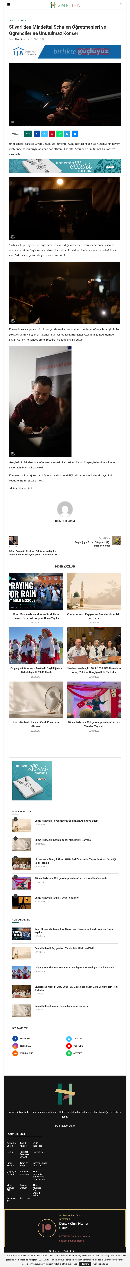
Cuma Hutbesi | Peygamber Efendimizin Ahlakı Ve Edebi (66, 820)
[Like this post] (29, 134)
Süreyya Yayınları (24, 1172)
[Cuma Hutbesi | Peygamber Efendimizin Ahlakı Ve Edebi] (94, 591)
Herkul (10, 1152)
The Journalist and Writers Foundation (39, 1175)
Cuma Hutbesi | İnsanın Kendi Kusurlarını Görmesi (63, 839)
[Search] (121, 4)
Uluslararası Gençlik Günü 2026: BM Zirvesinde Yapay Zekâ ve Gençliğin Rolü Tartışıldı (76, 861)
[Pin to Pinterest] (52, 134)
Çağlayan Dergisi (11, 1172)
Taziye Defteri (70, 1251)
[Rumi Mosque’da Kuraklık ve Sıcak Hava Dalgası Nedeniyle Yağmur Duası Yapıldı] (36, 591)
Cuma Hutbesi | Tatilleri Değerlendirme (57, 897)
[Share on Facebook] (37, 134)
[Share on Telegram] (67, 134)
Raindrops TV (12, 1199)
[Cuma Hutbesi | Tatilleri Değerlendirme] (21, 902)
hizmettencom (22, 39)
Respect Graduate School (24, 1154)
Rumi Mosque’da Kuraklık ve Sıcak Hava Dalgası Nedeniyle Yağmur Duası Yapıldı (74, 931)
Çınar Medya (10, 1164)
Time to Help (24, 1164)
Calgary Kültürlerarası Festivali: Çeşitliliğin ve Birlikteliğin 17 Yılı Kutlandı (74, 967)
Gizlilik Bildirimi (100, 1264)
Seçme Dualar (23, 1186)
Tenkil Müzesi (23, 1144)
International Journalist (40, 1164)
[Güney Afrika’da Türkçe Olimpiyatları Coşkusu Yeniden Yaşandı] (94, 700)
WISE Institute (37, 1144)
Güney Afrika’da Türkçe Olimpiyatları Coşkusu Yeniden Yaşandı (71, 878)
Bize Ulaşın (54, 1251)
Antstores (25, 1198)
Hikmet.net (39, 1152)
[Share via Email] (75, 134)
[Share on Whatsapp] (59, 134)
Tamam (85, 1263)
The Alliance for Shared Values (37, 1190)
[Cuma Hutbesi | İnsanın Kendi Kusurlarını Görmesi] (36, 700)
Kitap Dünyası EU (11, 1187)
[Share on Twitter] (44, 134)
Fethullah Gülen (12, 1144)
